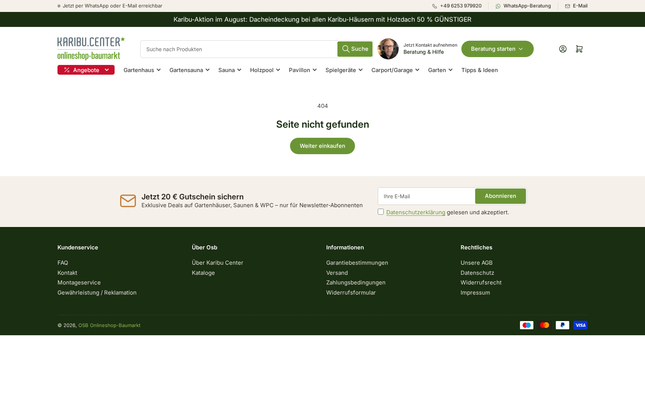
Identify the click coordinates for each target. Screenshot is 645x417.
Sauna (226, 70)
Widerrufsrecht (481, 282)
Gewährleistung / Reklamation (97, 292)
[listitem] (460, 6)
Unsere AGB (477, 262)
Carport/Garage (392, 70)
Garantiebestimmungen (357, 262)
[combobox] (257, 49)
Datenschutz (477, 272)
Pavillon (299, 70)
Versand (337, 272)
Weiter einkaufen (322, 145)
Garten (437, 70)
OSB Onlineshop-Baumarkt (109, 325)
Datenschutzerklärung (415, 212)
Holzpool (262, 70)
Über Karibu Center (217, 262)
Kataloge (203, 272)
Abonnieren (500, 195)
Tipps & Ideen (479, 70)
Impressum (475, 292)
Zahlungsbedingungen (356, 282)
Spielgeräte (340, 70)
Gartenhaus (139, 70)
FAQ (62, 262)
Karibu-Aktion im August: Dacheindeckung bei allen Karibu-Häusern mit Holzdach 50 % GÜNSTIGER (322, 19)
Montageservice (79, 282)
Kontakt (67, 272)
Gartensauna (186, 70)
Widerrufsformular (351, 292)
